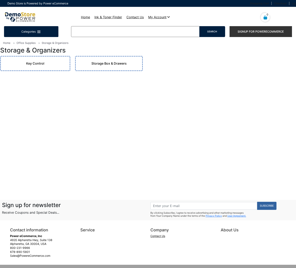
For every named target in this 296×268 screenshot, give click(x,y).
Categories (28, 31)
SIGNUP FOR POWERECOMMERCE (261, 31)
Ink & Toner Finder (108, 17)
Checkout (280, 3)
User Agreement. (236, 215)
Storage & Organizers (55, 42)
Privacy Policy (214, 215)
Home (85, 17)
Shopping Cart (259, 3)
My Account (157, 17)
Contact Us (135, 17)
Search (212, 31)
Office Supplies (26, 42)
